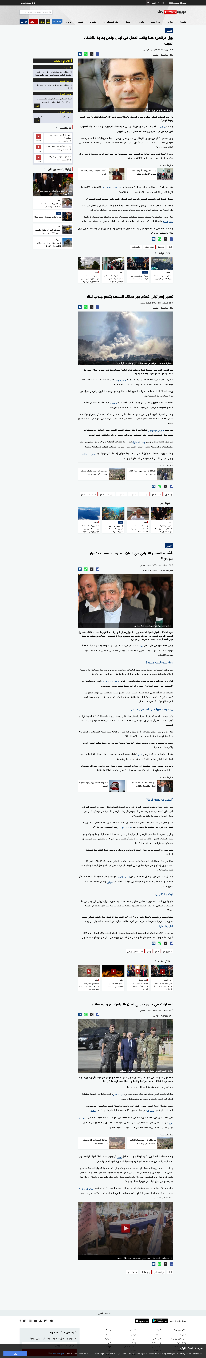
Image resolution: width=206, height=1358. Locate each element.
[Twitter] (91, 54)
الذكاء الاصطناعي (112, 21)
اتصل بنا (183, 1334)
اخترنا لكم (165, 503)
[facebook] (20, 1321)
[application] (125, 1228)
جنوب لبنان (120, 380)
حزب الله (150, 1110)
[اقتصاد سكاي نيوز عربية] (57, 21)
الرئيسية (183, 21)
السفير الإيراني (124, 827)
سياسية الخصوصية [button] (59, 1353)
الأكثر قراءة (165, 253)
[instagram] (24, 1321)
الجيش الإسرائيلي (156, 430)
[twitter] (30, 1321)
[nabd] (51, 1321)
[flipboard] (45, 1321)
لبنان (143, 442)
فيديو (80, 21)
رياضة (128, 21)
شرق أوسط (155, 21)
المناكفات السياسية (112, 187)
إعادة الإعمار (167, 221)
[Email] (80, 54)
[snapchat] (40, 1321)
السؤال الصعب (105, 1338)
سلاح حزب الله (89, 454)
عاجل (42, 21)
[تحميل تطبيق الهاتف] (151, 1320)
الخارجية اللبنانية (166, 926)
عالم (142, 21)
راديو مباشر (157, 1338)
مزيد (69, 21)
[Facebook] (97, 54)
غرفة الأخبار (107, 1334)
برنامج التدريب (181, 1342)
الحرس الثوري (123, 877)
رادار (109, 1342)
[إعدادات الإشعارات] (48, 21)
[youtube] (35, 1321)
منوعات (93, 21)
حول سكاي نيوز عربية (178, 1338)
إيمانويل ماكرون (86, 1188)
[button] (33, 21)
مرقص (162, 127)
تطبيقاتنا (158, 1334)
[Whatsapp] (86, 54)
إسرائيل (135, 442)
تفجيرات (114, 403)
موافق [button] (15, 1353)
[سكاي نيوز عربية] (171, 12)
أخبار (171, 21)
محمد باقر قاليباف (110, 681)
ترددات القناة (156, 1342)
